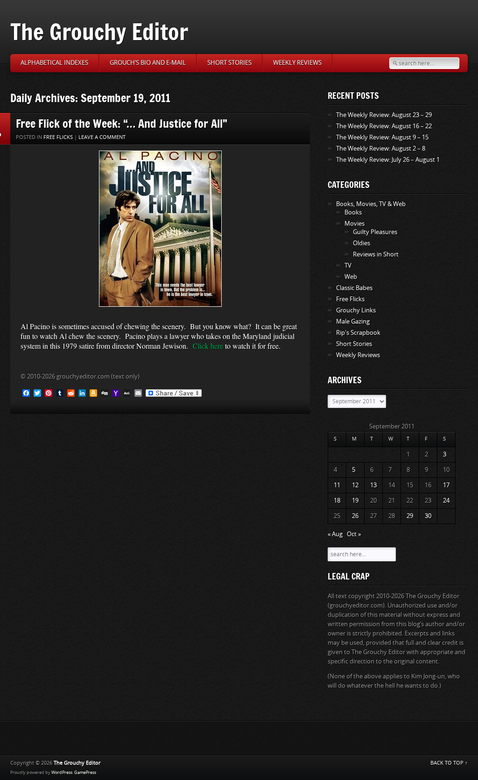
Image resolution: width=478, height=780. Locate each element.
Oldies (361, 243)
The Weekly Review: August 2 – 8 (380, 148)
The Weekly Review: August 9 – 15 (382, 137)
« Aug (335, 534)
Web (350, 276)
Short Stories (229, 62)
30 (428, 515)
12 (355, 485)
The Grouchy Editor (99, 31)
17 (446, 485)
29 (410, 515)
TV (347, 265)
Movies (354, 223)
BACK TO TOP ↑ (449, 763)
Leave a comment (102, 137)
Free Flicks (58, 137)
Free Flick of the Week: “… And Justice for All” (121, 123)
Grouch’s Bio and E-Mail (148, 62)
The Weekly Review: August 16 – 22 (384, 126)
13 (373, 485)
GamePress (85, 772)
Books (353, 212)
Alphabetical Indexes (54, 62)
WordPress (61, 772)
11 (337, 485)
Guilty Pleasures (375, 231)
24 (446, 500)
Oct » (354, 534)
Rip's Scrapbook (358, 332)
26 (355, 515)
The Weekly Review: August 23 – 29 (384, 114)
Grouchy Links (356, 310)
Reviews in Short (376, 254)
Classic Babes (354, 287)
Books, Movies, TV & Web (371, 203)
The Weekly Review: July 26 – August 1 (388, 159)
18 (337, 500)
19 (355, 500)
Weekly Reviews (297, 62)
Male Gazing (353, 321)
